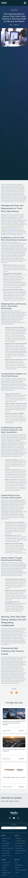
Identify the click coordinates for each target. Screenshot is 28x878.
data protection (12, 230)
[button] (25, 3)
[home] (4, 3)
